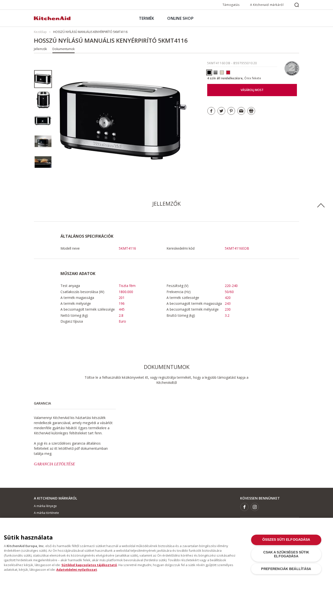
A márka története (46, 513)
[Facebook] (244, 507)
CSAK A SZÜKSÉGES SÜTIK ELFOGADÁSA (286, 554)
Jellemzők (40, 49)
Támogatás (231, 5)
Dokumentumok (63, 49)
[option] (43, 79)
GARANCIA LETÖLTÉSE (54, 464)
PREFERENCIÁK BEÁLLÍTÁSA (286, 569)
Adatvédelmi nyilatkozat (76, 569)
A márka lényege (45, 506)
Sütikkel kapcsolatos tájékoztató (89, 565)
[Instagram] (255, 507)
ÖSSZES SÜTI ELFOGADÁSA (286, 539)
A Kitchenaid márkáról (267, 5)
